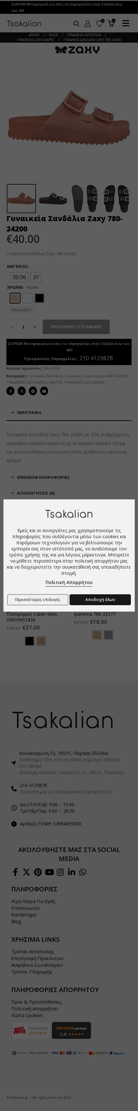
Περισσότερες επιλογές (37, 599)
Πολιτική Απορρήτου (69, 582)
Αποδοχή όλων (100, 599)
